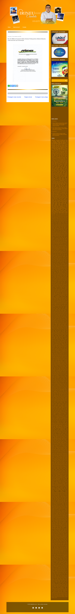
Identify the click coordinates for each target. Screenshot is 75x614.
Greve (52, 154)
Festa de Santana (65, 380)
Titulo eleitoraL (63, 255)
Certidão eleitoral (54, 321)
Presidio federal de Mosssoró (64, 508)
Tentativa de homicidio (59, 558)
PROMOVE (66, 477)
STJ (61, 190)
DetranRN (53, 156)
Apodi (58, 160)
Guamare (55, 234)
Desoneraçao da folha (55, 351)
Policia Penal (59, 497)
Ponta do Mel (57, 502)
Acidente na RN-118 (62, 274)
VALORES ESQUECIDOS (58, 256)
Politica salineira (65, 499)
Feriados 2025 (56, 378)
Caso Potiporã (62, 317)
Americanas (60, 215)
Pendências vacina (62, 487)
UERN (59, 158)
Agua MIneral (58, 191)
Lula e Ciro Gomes (62, 421)
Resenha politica (54, 250)
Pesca (67, 488)
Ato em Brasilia (59, 287)
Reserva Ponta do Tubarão (61, 250)
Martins (54, 436)
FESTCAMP (64, 371)
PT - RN (60, 479)
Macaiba (66, 186)
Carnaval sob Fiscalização (57, 314)
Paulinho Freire (54, 207)
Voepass (57, 577)
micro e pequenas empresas (56, 589)
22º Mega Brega (65, 264)
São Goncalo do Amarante (56, 165)
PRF (58, 167)
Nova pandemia (58, 451)
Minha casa (64, 187)
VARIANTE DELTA (65, 256)
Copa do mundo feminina (59, 197)
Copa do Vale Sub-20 (62, 334)
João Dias (61, 409)
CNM (61, 155)
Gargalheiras (55, 391)
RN (61, 142)
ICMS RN (66, 156)
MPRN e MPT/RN (56, 427)
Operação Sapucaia (59, 465)
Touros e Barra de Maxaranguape (58, 561)
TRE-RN (54, 255)
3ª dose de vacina (56, 267)
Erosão (52, 369)
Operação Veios (65, 465)
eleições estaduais (65, 260)
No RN (56, 450)
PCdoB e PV (64, 471)
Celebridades (53, 320)
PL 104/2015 (56, 475)
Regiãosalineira (54, 528)
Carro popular (66, 314)
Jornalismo (62, 408)
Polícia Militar (61, 501)
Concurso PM (55, 329)
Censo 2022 (57, 320)
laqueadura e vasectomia (64, 588)
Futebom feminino (54, 390)
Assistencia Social (54, 286)
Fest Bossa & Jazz (65, 379)
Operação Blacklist (62, 458)
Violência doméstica (54, 576)
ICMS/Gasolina (62, 400)
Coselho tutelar (58, 337)
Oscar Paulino (57, 471)
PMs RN (60, 243)
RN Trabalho (59, 519)
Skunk (61, 549)
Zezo (54, 580)
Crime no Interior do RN (64, 340)
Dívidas (64, 355)
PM (58, 476)
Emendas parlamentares (64, 201)
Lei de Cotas (65, 416)
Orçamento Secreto (59, 470)
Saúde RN (64, 154)
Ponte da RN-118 (65, 502)
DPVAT (57, 344)
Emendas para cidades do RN (56, 366)
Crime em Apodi (54, 339)
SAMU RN (55, 537)
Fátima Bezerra (61, 156)
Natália (52, 449)
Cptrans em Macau (58, 338)
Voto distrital (64, 577)
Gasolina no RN (65, 183)
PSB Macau (53, 478)
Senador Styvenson (54, 254)
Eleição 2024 (60, 171)
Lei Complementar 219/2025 (57, 415)
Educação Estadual (62, 359)
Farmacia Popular (55, 202)
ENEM (54, 148)
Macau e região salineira (64, 173)
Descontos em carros (60, 349)
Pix (63, 148)
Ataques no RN (59, 286)
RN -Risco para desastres (63, 518)
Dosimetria (53, 355)
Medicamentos (54, 205)
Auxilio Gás (58, 193)
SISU (59, 190)
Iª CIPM (64, 235)
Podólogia (64, 496)
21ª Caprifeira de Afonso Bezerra (58, 264)
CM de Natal (64, 194)
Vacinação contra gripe (55, 569)
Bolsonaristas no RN (65, 300)
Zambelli (61, 579)
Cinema (53, 325)
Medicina (61, 437)
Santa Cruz (55, 541)
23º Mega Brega (64, 265)
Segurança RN (55, 158)
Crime (54, 149)
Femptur (66, 377)
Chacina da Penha (59, 321)
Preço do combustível (64, 509)
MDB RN (66, 238)
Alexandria (53, 279)
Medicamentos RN (56, 437)
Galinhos (59, 144)
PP (62, 243)
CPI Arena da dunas (61, 218)
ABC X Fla (57, 270)
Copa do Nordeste (56, 334)
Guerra (63, 234)
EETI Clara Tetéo (56, 356)
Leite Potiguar (66, 237)
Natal (54, 143)
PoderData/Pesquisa (61, 245)
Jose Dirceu (53, 409)
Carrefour (62, 314)
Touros (63, 190)
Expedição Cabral (59, 370)
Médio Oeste (64, 447)
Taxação (53, 557)
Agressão (59, 277)
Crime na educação (57, 340)
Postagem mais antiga (41, 97)
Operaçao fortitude (65, 456)
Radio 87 (55, 522)
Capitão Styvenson (61, 310)
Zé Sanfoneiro (66, 580)
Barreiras (60, 298)
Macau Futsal (53, 431)
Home (9, 27)
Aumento (66, 178)
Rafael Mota (60, 247)
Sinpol (55, 548)
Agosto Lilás (56, 277)
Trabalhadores (66, 561)
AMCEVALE (53, 169)
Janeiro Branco (58, 408)
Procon (60, 510)
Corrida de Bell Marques (59, 336)
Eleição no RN (63, 182)
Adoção (67, 275)
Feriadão (60, 378)
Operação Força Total (64, 461)
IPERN (58, 401)
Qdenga (63, 516)
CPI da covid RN (58, 304)
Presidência (53, 509)
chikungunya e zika (59, 260)
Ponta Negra (53, 502)
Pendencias (66, 150)
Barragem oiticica (56, 298)
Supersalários (62, 550)
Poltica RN (61, 500)
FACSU (55, 371)
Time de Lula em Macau (61, 560)
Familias (55, 374)
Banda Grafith (65, 160)
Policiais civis (66, 245)
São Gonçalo (55, 551)
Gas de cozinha (61, 391)
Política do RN (57, 152)
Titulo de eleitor (65, 167)
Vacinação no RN (65, 569)
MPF (54, 154)
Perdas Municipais (58, 488)
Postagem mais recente (14, 97)
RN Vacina (63, 519)
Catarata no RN (56, 318)
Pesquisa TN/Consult (59, 491)
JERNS (63, 407)
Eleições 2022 (65, 158)
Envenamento (63, 368)
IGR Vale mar (53, 401)
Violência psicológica (60, 576)
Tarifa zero (55, 556)
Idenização (60, 401)
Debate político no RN (56, 345)
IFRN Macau (63, 149)
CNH (52, 161)
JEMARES (60, 407)
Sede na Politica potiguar (64, 542)
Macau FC (62, 430)
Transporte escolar (65, 562)
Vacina (52, 257)
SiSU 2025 (63, 547)
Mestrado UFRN (61, 438)
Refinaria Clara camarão (63, 209)
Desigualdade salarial (65, 350)
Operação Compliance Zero (58, 459)
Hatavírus (53, 399)
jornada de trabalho (58, 588)
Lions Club (59, 420)
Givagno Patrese (58, 203)
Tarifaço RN (62, 556)
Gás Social (58, 398)
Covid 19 (66, 170)
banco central (66, 581)
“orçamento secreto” (54, 597)
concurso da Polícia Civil (55, 582)
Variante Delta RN (61, 571)
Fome (62, 385)
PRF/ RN (58, 477)
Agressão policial (63, 277)
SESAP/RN (57, 210)
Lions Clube (62, 420)
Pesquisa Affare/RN (58, 489)
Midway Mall (57, 439)
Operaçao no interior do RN (55, 457)
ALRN (59, 142)
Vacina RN (66, 190)
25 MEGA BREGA (57, 266)
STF (59, 145)
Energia (56, 156)
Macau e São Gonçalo (61, 240)
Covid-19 (62, 144)
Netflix (64, 449)
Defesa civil (54, 347)
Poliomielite (53, 246)
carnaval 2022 (61, 177)
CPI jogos (53, 305)
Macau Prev (64, 431)
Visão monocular (54, 577)
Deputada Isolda (57, 348)
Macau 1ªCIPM (59, 430)
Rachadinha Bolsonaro (58, 521)
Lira (52, 421)
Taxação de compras (62, 557)
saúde (61, 146)
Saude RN (55, 160)
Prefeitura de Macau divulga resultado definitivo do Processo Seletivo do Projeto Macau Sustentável (59, 134)
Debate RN (59, 225)
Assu (59, 155)
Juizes (64, 409)
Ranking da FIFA (65, 522)
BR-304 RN (55, 217)
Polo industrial (58, 500)
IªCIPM (56, 407)
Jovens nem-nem (57, 409)
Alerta (64, 278)
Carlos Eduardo (65, 155)
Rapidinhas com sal (65, 247)
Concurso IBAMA (56, 328)
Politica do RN (55, 145)
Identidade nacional (65, 401)
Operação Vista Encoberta (59, 466)
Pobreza (56, 496)
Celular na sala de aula (61, 196)
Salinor (64, 539)
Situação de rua (58, 549)
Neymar (67, 449)
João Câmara (65, 172)
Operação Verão (54, 466)
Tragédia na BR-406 (55, 562)
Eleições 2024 (59, 228)
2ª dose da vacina (65, 266)
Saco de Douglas (62, 538)
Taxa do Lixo (66, 556)
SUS (52, 160)
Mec (56, 154)
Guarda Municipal (59, 234)
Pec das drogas (54, 486)
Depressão (53, 348)
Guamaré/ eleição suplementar (59, 397)
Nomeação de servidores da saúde (63, 450)
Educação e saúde (54, 361)
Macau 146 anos (54, 430)
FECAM (57, 371)
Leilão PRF (54, 419)
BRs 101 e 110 (57, 294)
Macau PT (60, 431)
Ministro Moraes (54, 441)
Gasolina (53, 163)
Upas (63, 566)
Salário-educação (56, 540)
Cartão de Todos (60, 315)
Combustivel (55, 170)
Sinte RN (57, 548)
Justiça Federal (59, 410)
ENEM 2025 (66, 227)
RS (67, 208)
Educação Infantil (54, 228)
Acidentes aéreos (56, 275)
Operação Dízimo (56, 460)
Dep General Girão (65, 347)
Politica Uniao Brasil (54, 499)
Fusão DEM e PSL (56, 389)
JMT (64, 407)
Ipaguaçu (57, 406)
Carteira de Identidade (55, 315)
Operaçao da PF (54, 456)
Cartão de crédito (65, 315)
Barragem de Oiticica (59, 297)
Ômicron (61, 158)
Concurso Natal (61, 328)
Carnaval (54, 161)
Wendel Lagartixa (59, 168)
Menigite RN (57, 438)
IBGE (57, 153)
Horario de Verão (59, 399)
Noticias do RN (54, 451)
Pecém (59, 486)
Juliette (56, 185)
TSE (56, 146)
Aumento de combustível (61, 192)
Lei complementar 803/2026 (59, 416)
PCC (62, 471)
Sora (63, 549)
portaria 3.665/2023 (63, 590)
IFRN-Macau (66, 400)
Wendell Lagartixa (65, 578)
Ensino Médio (58, 368)
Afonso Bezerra (59, 143)
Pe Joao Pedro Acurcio (58, 485)
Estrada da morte (56, 230)
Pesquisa (66, 188)
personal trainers (58, 590)
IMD (54, 235)
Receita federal (54, 209)
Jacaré (67, 407)
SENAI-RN (62, 537)
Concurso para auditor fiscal (63, 330)
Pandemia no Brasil (55, 481)
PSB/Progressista (58, 478)
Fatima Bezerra (55, 183)
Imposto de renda (61, 163)
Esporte (64, 171)
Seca (59, 542)
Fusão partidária (61, 389)
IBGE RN (56, 163)
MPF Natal (62, 186)
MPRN (58, 141)
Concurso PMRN (65, 329)
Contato (24, 27)
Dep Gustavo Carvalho (57, 226)
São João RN (55, 552)
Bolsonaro (53, 147)
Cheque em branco (65, 321)
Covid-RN (66, 197)
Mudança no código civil (58, 445)
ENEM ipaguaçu (58, 357)
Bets (55, 194)
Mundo (67, 445)
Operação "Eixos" (62, 457)
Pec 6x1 (66, 485)
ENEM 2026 (54, 357)
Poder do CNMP (60, 496)
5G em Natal (64, 214)
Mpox (67, 187)
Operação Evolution (62, 460)
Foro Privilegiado (59, 386)
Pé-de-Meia (53, 247)
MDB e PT (56, 186)
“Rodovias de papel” (65, 596)
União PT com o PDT (59, 566)
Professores (59, 511)
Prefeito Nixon (63, 506)
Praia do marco (58, 505)
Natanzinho (66, 448)
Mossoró (66, 143)
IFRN (58, 146)
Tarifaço (56, 177)
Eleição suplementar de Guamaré (57, 162)
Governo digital (54, 395)
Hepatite (55, 399)
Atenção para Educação (64, 286)
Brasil (57, 148)
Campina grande (61, 308)
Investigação (62, 405)
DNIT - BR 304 (54, 344)
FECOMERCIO (60, 371)
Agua (67, 277)
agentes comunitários (55, 581)
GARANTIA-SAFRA (61, 390)
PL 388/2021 (61, 475)
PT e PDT (66, 206)
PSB (64, 188)
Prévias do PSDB (61, 515)
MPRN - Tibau (62, 425)
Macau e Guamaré (55, 167)
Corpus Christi (57, 335)
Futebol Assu (66, 389)
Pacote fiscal (57, 480)
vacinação (66, 212)
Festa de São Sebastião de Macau (63, 381)
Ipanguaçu (66, 163)
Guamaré (58, 140)
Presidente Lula (57, 508)
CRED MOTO (64, 305)
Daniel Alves (53, 225)
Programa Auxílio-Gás (65, 511)
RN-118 (63, 520)
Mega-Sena (64, 437)
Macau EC (53, 187)
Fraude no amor (56, 388)
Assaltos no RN (62, 284)
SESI (64, 537)
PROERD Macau (62, 477)
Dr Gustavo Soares (60, 227)
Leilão (62, 237)
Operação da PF (62, 467)
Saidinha (66, 538)
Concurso (66, 180)
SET (66, 537)
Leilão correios (58, 419)
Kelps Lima (56, 173)
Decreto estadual (63, 199)
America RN (66, 280)
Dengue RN (63, 225)
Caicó (67, 153)
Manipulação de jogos (55, 435)
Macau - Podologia (60, 429)
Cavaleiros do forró (61, 318)
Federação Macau (54, 376)
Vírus (55, 578)
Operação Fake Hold (58, 461)
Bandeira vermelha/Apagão (56, 296)
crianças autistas (62, 582)
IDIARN (61, 172)
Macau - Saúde (65, 429)
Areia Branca (63, 141)
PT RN (65, 243)
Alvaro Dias (62, 280)
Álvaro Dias (53, 213)
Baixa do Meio (66, 294)
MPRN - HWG (58, 425)
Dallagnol (63, 344)
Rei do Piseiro (54, 529)
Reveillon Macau (61, 532)
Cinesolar (55, 325)
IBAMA (59, 184)
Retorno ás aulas (54, 532)
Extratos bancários (65, 370)
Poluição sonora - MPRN (55, 501)
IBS (59, 400)
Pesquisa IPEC (65, 244)
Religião (67, 249)
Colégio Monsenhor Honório (61, 326)
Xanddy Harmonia (57, 579)
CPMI (55, 305)
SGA (58, 164)
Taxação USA (56, 557)
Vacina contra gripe (58, 568)
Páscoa (65, 515)
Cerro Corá (66, 320)
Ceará (58, 161)
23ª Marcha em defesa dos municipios (57, 265)
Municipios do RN (54, 446)
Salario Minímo (61, 539)
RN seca (58, 520)
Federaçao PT (65, 375)
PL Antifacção (61, 206)
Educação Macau (56, 201)
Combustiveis (61, 161)
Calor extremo (62, 307)
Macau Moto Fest (55, 240)
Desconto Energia (54, 349)
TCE (67, 154)
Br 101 (55, 218)
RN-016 (60, 520)
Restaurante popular (57, 530)
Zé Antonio (61, 580)
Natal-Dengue (62, 448)
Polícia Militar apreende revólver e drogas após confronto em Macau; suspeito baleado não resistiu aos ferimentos (60, 128)
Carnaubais (53, 146)
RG (58, 517)
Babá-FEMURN (61, 294)
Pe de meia (55, 244)
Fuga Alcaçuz (60, 388)
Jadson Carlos (54, 408)
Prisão (65, 153)
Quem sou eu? (16, 27)
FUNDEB (66, 162)
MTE (64, 427)
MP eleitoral (57, 239)
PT (57, 154)
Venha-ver (57, 258)
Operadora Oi (66, 455)
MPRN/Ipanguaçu (61, 427)
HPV (64, 398)
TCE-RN (65, 254)
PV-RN (54, 480)
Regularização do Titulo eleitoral (60, 249)
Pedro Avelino (59, 207)
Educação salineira (60, 361)
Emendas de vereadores (58, 365)
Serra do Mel (56, 176)
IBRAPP (53, 235)
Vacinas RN (55, 257)
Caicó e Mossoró (65, 306)
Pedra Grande (60, 244)
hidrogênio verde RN (57, 586)
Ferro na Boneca (59, 379)
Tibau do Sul (59, 255)
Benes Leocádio (54, 299)
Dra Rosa (60, 355)
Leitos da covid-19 (63, 419)
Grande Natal (63, 203)
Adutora (61, 276)
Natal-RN (62, 147)
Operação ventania (59, 468)
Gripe (55, 396)
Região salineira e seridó (63, 527)
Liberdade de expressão (55, 238)
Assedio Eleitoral (58, 285)
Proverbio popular (56, 515)
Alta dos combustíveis (65, 279)
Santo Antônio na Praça (61, 541)
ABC (55, 270)
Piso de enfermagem (57, 157)
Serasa (58, 254)
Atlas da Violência (54, 287)
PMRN (58, 243)
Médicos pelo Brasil (59, 447)
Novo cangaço (59, 188)
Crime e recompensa (65, 338)
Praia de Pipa (54, 505)
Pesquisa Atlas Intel (65, 489)
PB (57, 206)
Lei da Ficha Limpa (58, 237)
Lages (64, 236)
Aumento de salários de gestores (58, 290)
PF (59, 153)
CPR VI (61, 305)
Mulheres (64, 445)
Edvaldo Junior (54, 182)
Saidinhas (53, 539)
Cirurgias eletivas (62, 325)
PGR (56, 243)
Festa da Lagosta (54, 380)
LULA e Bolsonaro (65, 411)
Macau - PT (55, 429)
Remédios (53, 210)
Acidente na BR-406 (56, 274)
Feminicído (63, 377)
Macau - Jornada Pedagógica (59, 428)
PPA (55, 477)
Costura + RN (63, 337)
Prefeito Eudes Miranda (57, 506)
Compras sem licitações (59, 327)
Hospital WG (64, 399)
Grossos (53, 234)
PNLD (54, 477)
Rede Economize (54, 248)
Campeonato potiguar (55, 308)
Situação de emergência (64, 164)
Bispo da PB (56, 300)
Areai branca (64, 215)
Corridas (64, 336)
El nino (64, 361)
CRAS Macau (59, 195)
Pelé (62, 244)
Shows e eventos (59, 547)
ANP (67, 214)
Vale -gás (59, 570)
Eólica (52, 371)
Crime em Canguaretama (60, 339)
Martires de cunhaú (58, 436)
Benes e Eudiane (58, 299)
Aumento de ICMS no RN (56, 288)
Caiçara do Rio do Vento (56, 307)
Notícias (56, 164)
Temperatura (53, 558)
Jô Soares (63, 410)
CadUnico (61, 306)
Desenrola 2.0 (66, 226)
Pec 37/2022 (63, 485)
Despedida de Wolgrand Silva (62, 351)
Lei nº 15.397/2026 (63, 417)
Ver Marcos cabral (63, 572)
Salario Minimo (61, 175)
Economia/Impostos (57, 358)
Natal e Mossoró (57, 448)
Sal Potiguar (56, 539)
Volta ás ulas (61, 577)
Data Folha (56, 225)
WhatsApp (53, 579)
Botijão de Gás (58, 194)
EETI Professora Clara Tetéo (64, 356)
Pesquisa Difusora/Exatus (55, 490)
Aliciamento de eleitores (58, 279)
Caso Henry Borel (63, 316)
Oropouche (66, 469)
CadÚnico (63, 195)
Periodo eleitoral (63, 488)
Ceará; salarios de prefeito (64, 319)
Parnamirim (61, 153)
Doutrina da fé (56, 355)
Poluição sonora (65, 500)
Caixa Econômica (61, 220)
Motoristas (53, 445)
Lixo (53, 421)
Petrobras (53, 152)
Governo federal (54, 184)
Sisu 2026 (60, 548)
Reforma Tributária (55, 175)
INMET (64, 184)
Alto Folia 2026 (56, 215)
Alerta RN (66, 278)
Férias (58, 390)
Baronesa (62, 296)
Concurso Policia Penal (55, 330)
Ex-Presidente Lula (54, 370)
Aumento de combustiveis (57, 216)
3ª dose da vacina (57, 214)
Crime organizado (55, 198)
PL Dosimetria (55, 476)
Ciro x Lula (57, 325)
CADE (57, 218)
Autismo (65, 290)
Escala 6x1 (63, 229)
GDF (65, 390)
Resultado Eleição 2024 (64, 530)
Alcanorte (57, 169)
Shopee (55, 546)
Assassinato (61, 169)
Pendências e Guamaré (55, 487)
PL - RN (53, 475)
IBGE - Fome (57, 400)
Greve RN (62, 150)
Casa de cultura (54, 316)
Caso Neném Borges (57, 317)
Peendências (62, 486)
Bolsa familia (60, 300)
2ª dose (61, 266)
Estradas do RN (65, 369)
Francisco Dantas (55, 387)
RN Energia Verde (61, 517)
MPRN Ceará (53, 426)
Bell (67, 298)
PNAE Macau (64, 476)
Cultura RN (59, 224)
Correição (61, 335)
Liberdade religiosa (62, 238)
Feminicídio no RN (59, 377)
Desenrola (62, 226)
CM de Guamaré (65, 146)
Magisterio (66, 240)
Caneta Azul (59, 309)
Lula (59, 150)
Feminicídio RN (54, 377)
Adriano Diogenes (54, 276)
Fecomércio (53, 375)
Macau (53, 140)
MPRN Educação (58, 426)
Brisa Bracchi (54, 180)
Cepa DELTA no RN (61, 320)
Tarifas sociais (59, 556)
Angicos (63, 178)
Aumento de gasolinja (61, 289)
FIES (63, 162)
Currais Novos (60, 198)
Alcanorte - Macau (55, 278)
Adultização (58, 276)
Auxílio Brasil (62, 193)
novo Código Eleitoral (60, 212)
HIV (67, 203)
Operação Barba (56, 458)
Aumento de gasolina (55, 289)
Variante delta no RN (61, 257)
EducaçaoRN (57, 359)
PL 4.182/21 (65, 475)
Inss (67, 145)
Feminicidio (66, 376)
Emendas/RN (63, 366)
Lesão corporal (55, 420)
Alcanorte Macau (60, 278)
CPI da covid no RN (57, 219)
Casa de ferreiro (58, 316)
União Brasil (54, 168)
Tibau (56, 255)
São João (60, 176)
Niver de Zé (53, 450)
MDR (59, 186)
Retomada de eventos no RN (56, 531)
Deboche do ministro (62, 345)
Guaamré (58, 396)
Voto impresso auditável (55, 259)
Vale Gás (62, 570)
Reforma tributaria (58, 526)
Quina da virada (55, 517)
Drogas (62, 355)
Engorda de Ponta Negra (57, 229)
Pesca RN (53, 489)
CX (58, 180)
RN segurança (57, 247)
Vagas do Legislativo (55, 570)
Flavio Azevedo (54, 385)
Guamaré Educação (62, 396)
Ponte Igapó (61, 502)
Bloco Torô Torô (59, 217)
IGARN (61, 184)
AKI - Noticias (66, 270)
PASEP (60, 471)
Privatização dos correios (55, 510)
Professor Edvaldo (65, 246)
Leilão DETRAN (61, 418)
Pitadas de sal (56, 245)
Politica (64, 157)
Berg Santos (63, 299)
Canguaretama (61, 180)
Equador (66, 368)
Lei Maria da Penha (60, 185)
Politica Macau (61, 498)
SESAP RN (60, 154)
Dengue (59, 148)
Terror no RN (58, 559)
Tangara (53, 556)
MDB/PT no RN (54, 239)
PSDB (52, 157)
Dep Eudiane (59, 347)
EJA (52, 357)
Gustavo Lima (53, 398)
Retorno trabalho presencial (64, 531)
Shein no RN (61, 254)
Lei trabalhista (57, 418)
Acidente (53, 215)
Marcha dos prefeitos (61, 435)
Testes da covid (63, 559)
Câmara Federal (64, 224)
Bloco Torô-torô (64, 217)
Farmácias (66, 374)
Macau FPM (66, 430)
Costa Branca (62, 170)
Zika (63, 259)
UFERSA (54, 155)
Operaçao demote (59, 456)
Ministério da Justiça (65, 441)
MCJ (58, 173)
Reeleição (57, 248)
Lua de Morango (56, 421)
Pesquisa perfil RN (65, 492)
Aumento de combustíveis (64, 288)
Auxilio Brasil (61, 160)
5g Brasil (59, 178)
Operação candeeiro (56, 467)
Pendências (62, 140)
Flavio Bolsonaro (58, 385)
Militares (63, 439)
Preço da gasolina (58, 509)
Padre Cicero (61, 480)
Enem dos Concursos (57, 367)
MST (62, 239)
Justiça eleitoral (60, 236)
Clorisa (54, 326)
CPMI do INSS (62, 219)
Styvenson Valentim (57, 550)
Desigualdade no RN (58, 350)
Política (61, 167)
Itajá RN (61, 235)
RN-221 (65, 520)
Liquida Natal (66, 420)
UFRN (57, 155)
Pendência (66, 486)
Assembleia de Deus (65, 285)
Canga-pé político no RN (64, 309)
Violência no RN (65, 258)
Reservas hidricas (60, 529)
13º (56, 178)
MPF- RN (55, 425)
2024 (52, 264)
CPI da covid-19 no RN (64, 304)
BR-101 (53, 217)
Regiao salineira (56, 527)
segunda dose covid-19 (62, 592)
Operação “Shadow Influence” (59, 469)
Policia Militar (55, 497)
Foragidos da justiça (54, 386)
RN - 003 (65, 517)
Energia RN (62, 367)
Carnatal (56, 196)
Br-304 (67, 179)
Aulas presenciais (65, 287)
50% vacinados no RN (62, 267)
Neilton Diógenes (61, 449)
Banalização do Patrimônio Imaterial (57, 295)
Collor (56, 326)
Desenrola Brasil (54, 171)
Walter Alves (61, 259)
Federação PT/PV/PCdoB (60, 376)
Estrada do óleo (61, 369)
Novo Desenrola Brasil (64, 451)
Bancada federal (65, 295)
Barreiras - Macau (63, 298)
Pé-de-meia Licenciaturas (58, 516)
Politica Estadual (56, 498)
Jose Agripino (66, 408)
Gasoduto (66, 391)
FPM (63, 143)
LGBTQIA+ (60, 411)
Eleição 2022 (58, 149)
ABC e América (61, 270)
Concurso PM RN (59, 329)
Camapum (66, 307)
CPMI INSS (57, 305)
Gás (56, 398)
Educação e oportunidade (64, 360)
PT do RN (63, 479)
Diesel (56, 227)
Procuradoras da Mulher (64, 510)
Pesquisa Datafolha (59, 208)
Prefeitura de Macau (59, 507)
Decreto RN (59, 346)
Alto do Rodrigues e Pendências (56, 280)
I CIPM (54, 400)
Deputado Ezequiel (60, 200)
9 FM (61, 269)
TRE (52, 155)
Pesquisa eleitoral (59, 492)
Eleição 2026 (59, 182)
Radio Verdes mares (60, 522)
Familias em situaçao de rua (60, 374)
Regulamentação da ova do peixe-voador (62, 528)
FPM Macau (55, 153)
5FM (66, 267)
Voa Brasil (53, 191)
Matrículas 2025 (64, 436)
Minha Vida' (62, 440)
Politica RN (64, 145)
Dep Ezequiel (65, 161)
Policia (61, 157)
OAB (62, 188)
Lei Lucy (54, 416)
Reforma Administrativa (62, 248)
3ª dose (53, 267)
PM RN (60, 476)
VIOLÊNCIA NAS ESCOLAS (62, 567)
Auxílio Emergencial (63, 216)
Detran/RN (53, 227)
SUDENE (61, 210)
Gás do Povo (66, 234)
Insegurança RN (57, 235)
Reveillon (58, 532)
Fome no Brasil (61, 202)
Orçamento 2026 (54, 470)
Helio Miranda (56, 172)
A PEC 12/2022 (64, 269)
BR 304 (64, 169)
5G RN (61, 214)
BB (64, 193)
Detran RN (56, 150)
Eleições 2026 (63, 228)
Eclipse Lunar (63, 357)
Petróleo (53, 245)
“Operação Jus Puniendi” (58, 596)
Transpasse (60, 562)
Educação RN (57, 147)
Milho (60, 439)
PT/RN (65, 479)
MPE (60, 239)
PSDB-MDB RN (57, 479)
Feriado (53, 378)
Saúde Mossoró (56, 542)
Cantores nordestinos (55, 310)
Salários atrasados (61, 540)
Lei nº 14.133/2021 (57, 417)
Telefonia (66, 557)
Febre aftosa (60, 183)
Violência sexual (65, 576)
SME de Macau (57, 538)
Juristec (56, 410)
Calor (64, 220)
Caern (56, 144)
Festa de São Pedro (54, 381)
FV (59, 230)
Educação (53, 144)
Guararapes (66, 397)
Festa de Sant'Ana (59, 380)
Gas (58, 391)
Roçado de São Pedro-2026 (60, 536)
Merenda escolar (58, 187)
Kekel (66, 410)
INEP (56, 401)
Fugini (63, 388)
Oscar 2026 (53, 471)
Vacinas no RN (65, 568)
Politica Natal (66, 498)
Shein (52, 546)
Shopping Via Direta (59, 546)
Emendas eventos (65, 365)
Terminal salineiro (54, 559)
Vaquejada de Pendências (55, 571)
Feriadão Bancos (65, 378)
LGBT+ (58, 411)
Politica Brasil (56, 246)
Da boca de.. (60, 344)
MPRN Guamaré (63, 426)
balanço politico (60, 581)
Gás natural (61, 398)
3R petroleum (65, 168)
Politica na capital (60, 499)
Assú (61, 145)
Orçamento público (65, 470)
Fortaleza (63, 386)
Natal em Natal (54, 188)
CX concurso (58, 306)
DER (67, 224)
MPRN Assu (66, 425)
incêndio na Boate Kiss (64, 586)
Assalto (59, 284)
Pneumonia (53, 496)
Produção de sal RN (55, 511)
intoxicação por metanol (55, 587)
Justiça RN (56, 236)
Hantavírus (66, 398)
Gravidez (57, 395)
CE (56, 180)
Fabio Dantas (62, 230)
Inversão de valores (57, 405)
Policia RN (63, 497)
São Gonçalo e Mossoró (60, 551)
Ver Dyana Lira (61, 258)
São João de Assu (65, 552)
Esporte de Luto (56, 369)
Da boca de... (54, 131)
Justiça (53, 173)
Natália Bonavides (56, 449)
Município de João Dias (60, 446)
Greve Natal (53, 396)
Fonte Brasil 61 (65, 385)
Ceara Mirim (58, 319)
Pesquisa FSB (62, 490)
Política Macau (65, 501)
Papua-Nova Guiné (61, 481)
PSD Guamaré (63, 478)
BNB (67, 216)
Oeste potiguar (57, 455)
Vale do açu (66, 570)
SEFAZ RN (58, 537)
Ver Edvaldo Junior (58, 572)
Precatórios (64, 208)
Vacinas (62, 568)
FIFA (67, 371)
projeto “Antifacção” (63, 591)
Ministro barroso (59, 441)
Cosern (58, 170)
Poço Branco (60, 246)
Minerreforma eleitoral (57, 440)
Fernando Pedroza (54, 379)
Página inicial (28, 97)
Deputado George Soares (64, 348)
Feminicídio (66, 230)
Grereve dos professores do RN (63, 395)
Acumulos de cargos (62, 275)
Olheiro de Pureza (61, 455)
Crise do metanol (55, 224)
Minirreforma (66, 440)
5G (55, 191)
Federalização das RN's (59, 375)
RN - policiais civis (56, 518)
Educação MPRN (57, 360)
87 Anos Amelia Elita (57, 269)
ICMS (62, 148)
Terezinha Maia (65, 558)
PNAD (61, 476)
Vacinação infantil (60, 569)
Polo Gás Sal (53, 500)
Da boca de (57, 199)
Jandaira (53, 164)
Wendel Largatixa (59, 578)
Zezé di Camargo (57, 580)
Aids (52, 278)
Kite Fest (55, 411)
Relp (57, 529)
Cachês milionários (56, 220)
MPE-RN (53, 425)
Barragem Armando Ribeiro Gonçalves (58, 179)
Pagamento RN (65, 480)
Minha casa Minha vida (60, 205)
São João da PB (59, 552)
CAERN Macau (62, 152)
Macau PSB (57, 431)
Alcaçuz (62, 191)
